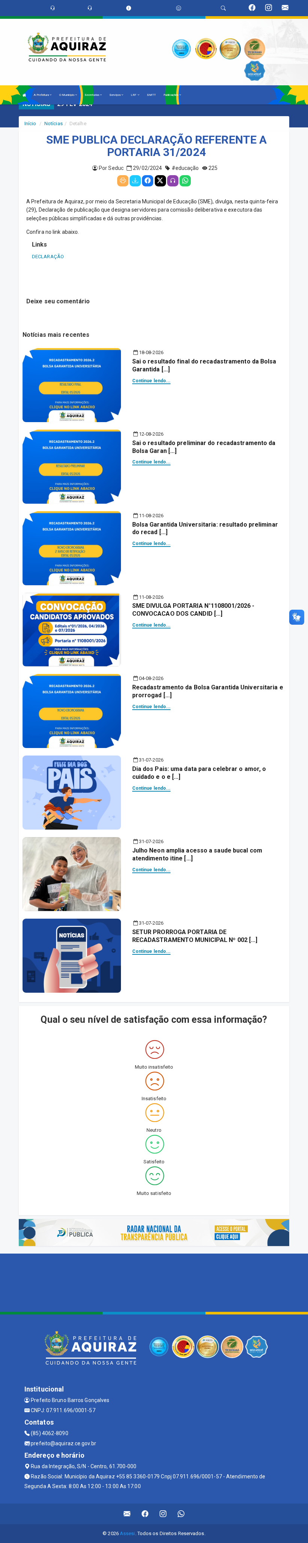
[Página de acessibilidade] (178, 8)
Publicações (171, 95)
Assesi (127, 1533)
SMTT (151, 95)
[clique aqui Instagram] (163, 1513)
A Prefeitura (42, 95)
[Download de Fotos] (135, 180)
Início (30, 123)
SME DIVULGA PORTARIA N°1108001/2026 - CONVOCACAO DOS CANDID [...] (193, 609)
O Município (67, 95)
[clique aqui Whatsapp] (181, 1513)
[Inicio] (24, 94)
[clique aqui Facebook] (145, 1513)
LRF (134, 95)
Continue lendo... (151, 380)
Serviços (115, 95)
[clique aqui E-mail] (127, 1513)
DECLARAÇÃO (48, 256)
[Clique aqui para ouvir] (172, 180)
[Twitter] (160, 180)
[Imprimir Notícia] (122, 180)
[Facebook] (147, 180)
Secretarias (92, 95)
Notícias (53, 123)
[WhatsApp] (185, 180)
